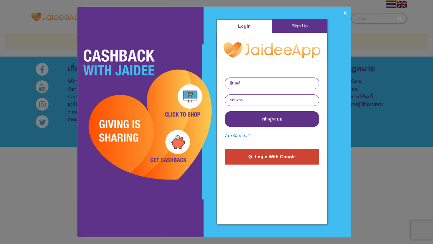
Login (244, 26)
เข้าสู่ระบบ (272, 118)
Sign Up (300, 25)
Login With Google (274, 156)
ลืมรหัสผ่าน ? (238, 135)
